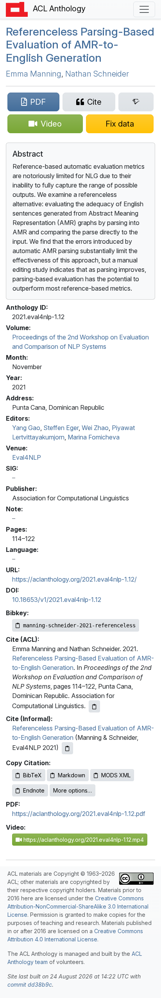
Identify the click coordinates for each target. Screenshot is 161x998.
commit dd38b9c (29, 984)
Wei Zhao (95, 428)
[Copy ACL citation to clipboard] (94, 706)
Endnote (34, 790)
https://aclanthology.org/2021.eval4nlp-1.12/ (74, 579)
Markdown (71, 775)
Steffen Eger (61, 428)
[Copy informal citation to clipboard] (67, 748)
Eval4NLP (26, 457)
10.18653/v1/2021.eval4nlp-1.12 (56, 599)
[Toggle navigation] (144, 9)
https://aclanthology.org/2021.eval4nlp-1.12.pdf (78, 814)
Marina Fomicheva (94, 437)
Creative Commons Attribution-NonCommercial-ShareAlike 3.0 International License (77, 906)
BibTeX (32, 775)
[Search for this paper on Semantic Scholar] (136, 102)
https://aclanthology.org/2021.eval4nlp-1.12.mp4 (83, 839)
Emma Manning (33, 74)
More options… (72, 790)
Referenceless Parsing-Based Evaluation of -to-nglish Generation (80, 44)
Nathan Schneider (97, 74)
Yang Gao (26, 428)
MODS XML (116, 775)
